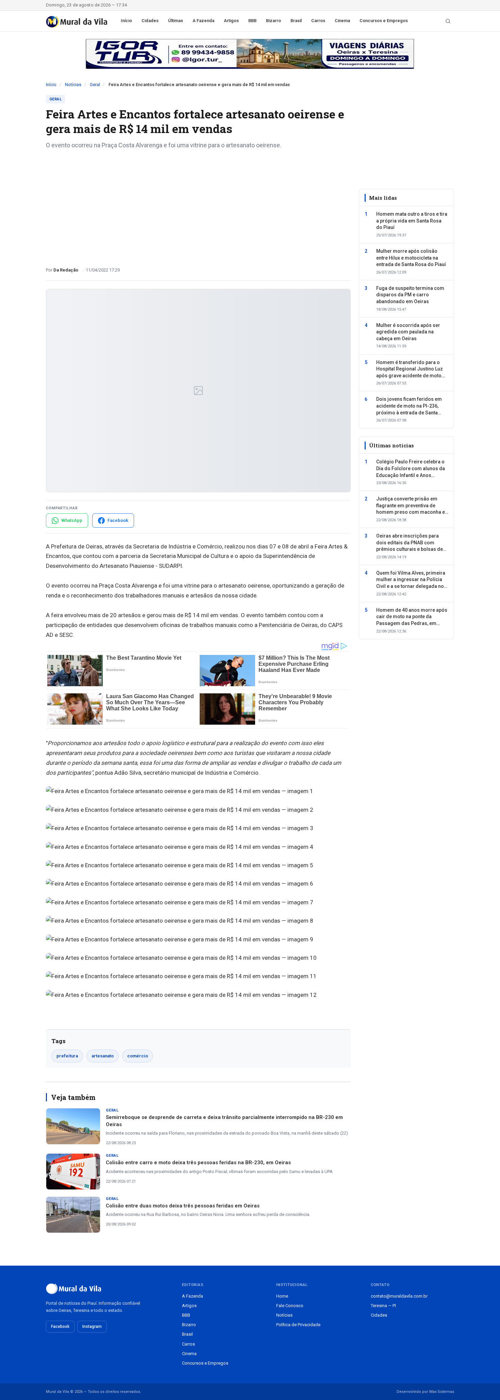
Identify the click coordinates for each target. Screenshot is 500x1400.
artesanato (102, 1055)
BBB (252, 20)
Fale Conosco (289, 1305)
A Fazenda (203, 20)
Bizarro (273, 20)
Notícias (73, 84)
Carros (318, 20)
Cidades (150, 20)
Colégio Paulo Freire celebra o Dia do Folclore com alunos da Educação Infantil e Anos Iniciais (410, 469)
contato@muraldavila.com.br (399, 1296)
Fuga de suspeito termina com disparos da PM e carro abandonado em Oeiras (410, 294)
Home (282, 1296)
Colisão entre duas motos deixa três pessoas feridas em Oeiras (183, 1206)
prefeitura (67, 1055)
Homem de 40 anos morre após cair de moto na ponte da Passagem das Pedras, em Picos (411, 617)
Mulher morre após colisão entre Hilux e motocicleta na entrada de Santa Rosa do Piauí (411, 257)
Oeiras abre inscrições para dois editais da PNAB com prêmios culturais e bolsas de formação (409, 543)
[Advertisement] (198, 205)
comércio (137, 1055)
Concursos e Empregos (384, 20)
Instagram (92, 1326)
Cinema (342, 20)
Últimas (175, 20)
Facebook (60, 1326)
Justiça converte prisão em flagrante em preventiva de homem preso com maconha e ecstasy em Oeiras (410, 506)
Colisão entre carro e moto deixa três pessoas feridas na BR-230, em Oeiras (198, 1162)
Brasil (296, 20)
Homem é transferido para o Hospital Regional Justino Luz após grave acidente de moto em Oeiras (409, 369)
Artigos (231, 20)
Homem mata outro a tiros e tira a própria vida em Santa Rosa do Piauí (411, 220)
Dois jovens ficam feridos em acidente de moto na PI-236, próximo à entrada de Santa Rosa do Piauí (409, 406)
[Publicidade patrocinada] (250, 53)
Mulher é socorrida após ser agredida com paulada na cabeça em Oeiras (408, 332)
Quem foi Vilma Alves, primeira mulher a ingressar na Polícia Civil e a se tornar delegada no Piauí (410, 580)
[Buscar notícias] (448, 21)
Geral (95, 84)
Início (126, 20)
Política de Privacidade (298, 1324)
